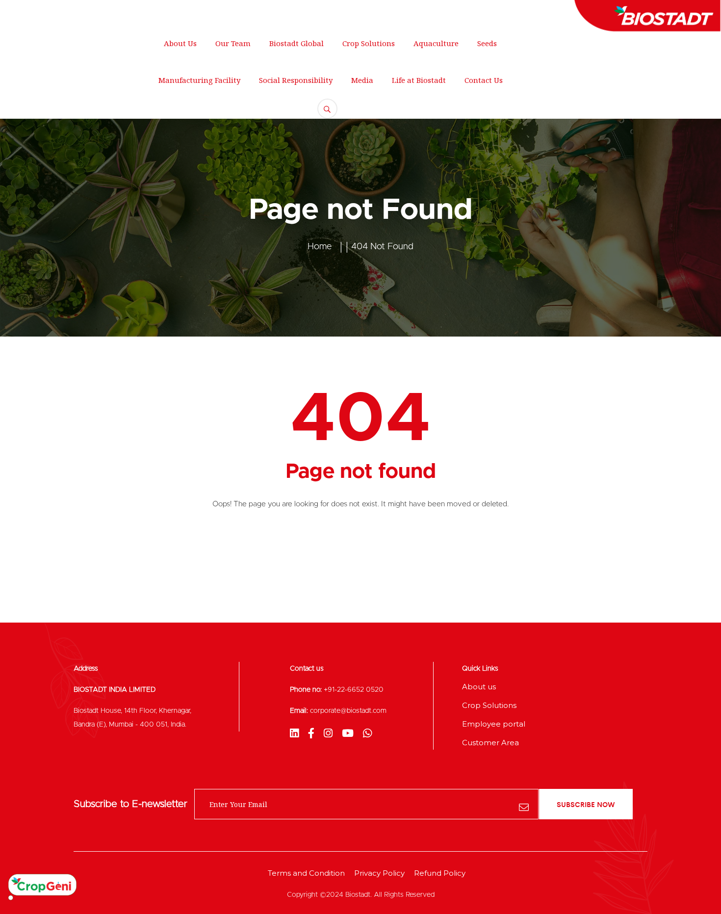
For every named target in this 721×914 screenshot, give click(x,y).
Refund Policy (439, 873)
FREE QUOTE (663, 71)
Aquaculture (436, 43)
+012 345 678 (280, 12)
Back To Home (360, 544)
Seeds (487, 43)
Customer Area (490, 742)
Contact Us (483, 80)
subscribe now (586, 804)
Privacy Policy (379, 873)
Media (362, 80)
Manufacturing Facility (199, 80)
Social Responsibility (296, 80)
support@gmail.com (190, 12)
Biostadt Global (296, 43)
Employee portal (493, 724)
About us (479, 686)
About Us (180, 43)
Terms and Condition (306, 873)
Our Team (233, 43)
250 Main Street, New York (76, 12)
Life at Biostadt (419, 80)
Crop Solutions (368, 43)
